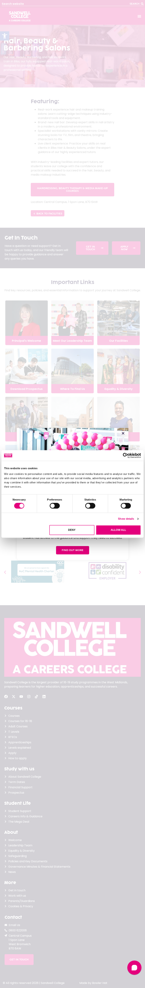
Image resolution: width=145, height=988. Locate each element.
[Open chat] (134, 968)
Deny (72, 529)
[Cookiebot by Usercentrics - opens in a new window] (125, 455)
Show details (126, 518)
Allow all (118, 529)
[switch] (55, 506)
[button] (123, 433)
